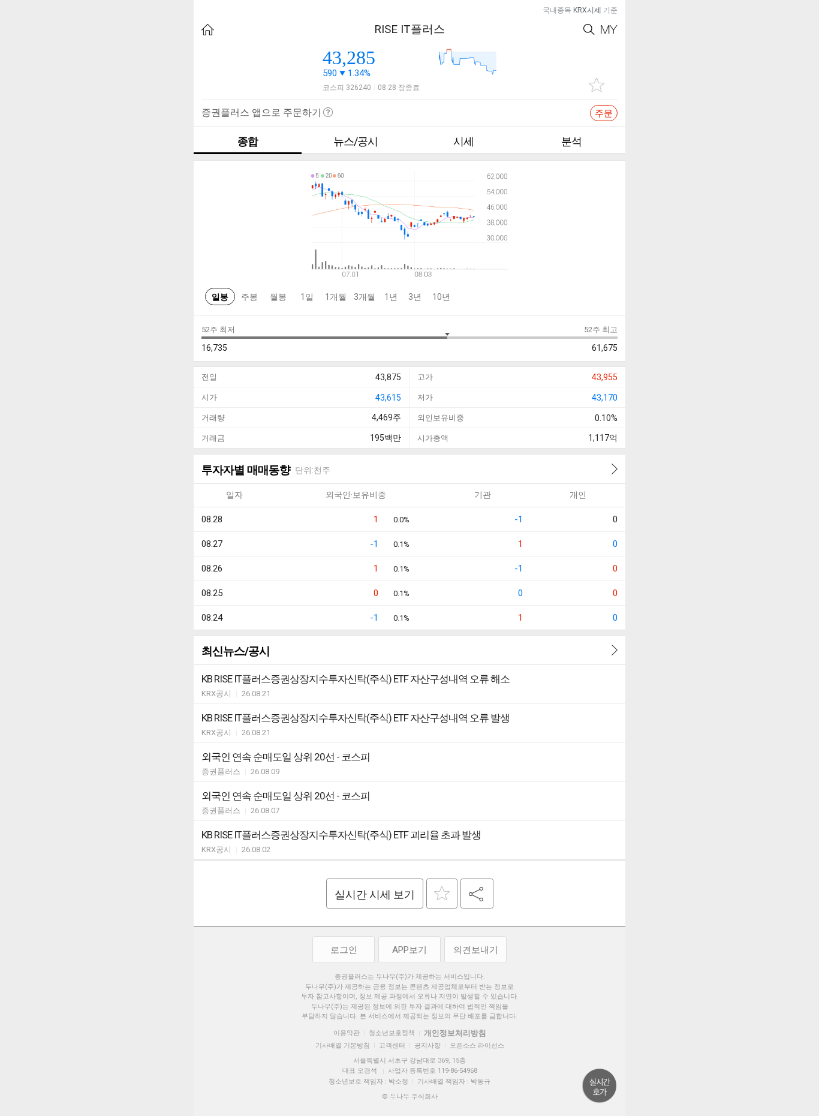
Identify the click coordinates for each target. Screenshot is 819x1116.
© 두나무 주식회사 (410, 1096)
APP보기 (409, 949)
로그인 (343, 949)
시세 (463, 141)
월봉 (278, 297)
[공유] (476, 894)
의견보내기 (475, 949)
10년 (441, 297)
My (609, 29)
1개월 (336, 297)
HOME (207, 29)
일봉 (220, 297)
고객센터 (392, 1045)
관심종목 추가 (596, 85)
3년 (414, 297)
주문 (604, 113)
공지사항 (427, 1045)
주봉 (249, 297)
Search (589, 29)
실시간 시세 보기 (375, 894)
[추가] (441, 894)
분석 (571, 141)
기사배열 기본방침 (342, 1045)
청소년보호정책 (392, 1033)
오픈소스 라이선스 (477, 1045)
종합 (247, 141)
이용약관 (346, 1033)
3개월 (364, 297)
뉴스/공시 (355, 141)
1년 (391, 297)
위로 (600, 1086)
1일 (307, 297)
